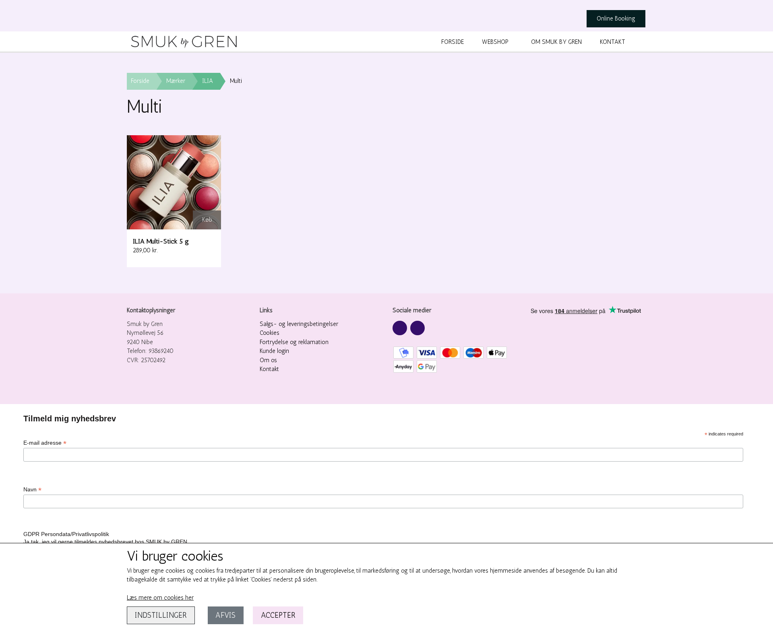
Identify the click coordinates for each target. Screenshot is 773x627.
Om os (268, 360)
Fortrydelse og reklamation (294, 342)
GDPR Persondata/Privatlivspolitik (66, 534)
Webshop (495, 41)
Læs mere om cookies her (160, 597)
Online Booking (616, 18)
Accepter (278, 615)
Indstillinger (161, 615)
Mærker (175, 81)
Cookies (269, 332)
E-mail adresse (44, 443)
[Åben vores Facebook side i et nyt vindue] (400, 328)
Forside (452, 41)
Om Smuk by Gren (556, 41)
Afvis (225, 615)
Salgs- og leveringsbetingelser (299, 324)
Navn (32, 489)
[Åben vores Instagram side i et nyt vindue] (417, 328)
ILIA (207, 81)
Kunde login (274, 351)
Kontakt (612, 41)
